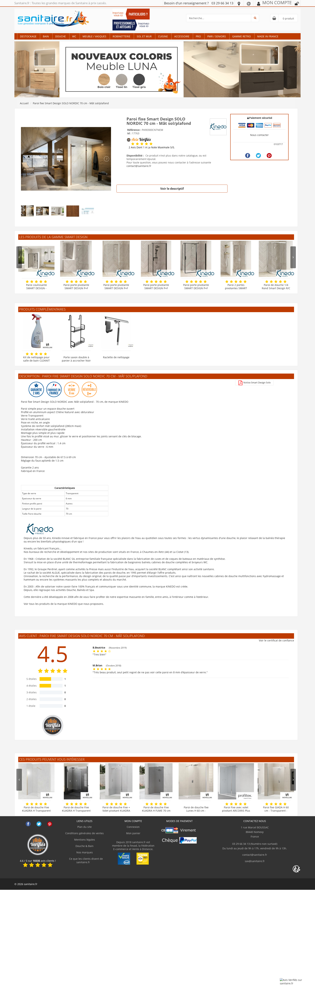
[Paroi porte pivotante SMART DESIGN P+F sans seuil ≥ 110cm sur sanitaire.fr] (116, 259)
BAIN (46, 36)
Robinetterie (121, 36)
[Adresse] (239, 3)
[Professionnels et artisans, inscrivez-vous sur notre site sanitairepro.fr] (130, 24)
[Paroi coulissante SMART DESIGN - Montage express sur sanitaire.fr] (36, 259)
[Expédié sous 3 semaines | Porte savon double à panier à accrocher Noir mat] (76, 331)
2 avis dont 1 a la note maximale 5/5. (152, 147)
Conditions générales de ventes (84, 833)
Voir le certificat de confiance (276, 640)
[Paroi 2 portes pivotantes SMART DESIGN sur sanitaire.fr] (236, 259)
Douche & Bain (84, 846)
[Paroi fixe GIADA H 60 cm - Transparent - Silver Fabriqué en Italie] (276, 781)
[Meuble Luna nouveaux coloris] (157, 69)
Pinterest (49, 823)
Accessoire (181, 36)
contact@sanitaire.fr (139, 166)
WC (74, 36)
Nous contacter (259, 135)
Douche (60, 36)
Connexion (133, 827)
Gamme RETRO (241, 36)
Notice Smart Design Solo (257, 382)
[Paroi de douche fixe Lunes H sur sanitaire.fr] (196, 781)
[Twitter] (258, 155)
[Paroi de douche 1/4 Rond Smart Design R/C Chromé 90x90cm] (276, 259)
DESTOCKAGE (28, 36)
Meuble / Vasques (94, 36)
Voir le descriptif (172, 189)
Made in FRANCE (267, 36)
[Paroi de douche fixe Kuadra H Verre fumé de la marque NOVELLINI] (156, 781)
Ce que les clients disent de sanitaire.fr (85, 860)
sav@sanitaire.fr (255, 861)
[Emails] (249, 3)
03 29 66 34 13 (222, 3)
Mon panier (133, 833)
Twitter (38, 823)
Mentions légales (84, 839)
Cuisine (163, 36)
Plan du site (84, 827)
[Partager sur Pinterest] (269, 155)
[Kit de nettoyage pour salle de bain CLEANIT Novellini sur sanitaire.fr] (36, 331)
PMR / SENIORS (216, 36)
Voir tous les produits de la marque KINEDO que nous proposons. (64, 604)
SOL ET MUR (144, 36)
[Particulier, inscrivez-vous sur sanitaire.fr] (130, 13)
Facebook (28, 823)
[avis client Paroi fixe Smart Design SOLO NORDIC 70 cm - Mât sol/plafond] (133, 144)
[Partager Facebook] (247, 155)
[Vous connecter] (296, 3)
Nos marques (85, 852)
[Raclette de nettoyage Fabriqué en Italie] (116, 331)
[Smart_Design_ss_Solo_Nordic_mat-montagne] (66, 158)
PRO (198, 36)
